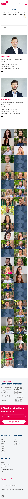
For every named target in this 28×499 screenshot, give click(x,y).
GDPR (3, 485)
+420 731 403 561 (11, 66)
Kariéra (16, 445)
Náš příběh (17, 443)
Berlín (2, 439)
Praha (3, 446)
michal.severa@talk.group (12, 68)
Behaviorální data (6, 468)
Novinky (16, 441)
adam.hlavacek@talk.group (12, 113)
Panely (3, 462)
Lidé (15, 439)
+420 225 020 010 (11, 64)
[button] (3, 496)
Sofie (2, 448)
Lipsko (3, 443)
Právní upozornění (11, 485)
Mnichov (3, 445)
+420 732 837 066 (11, 111)
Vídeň (2, 450)
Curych (3, 452)
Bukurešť (3, 441)
